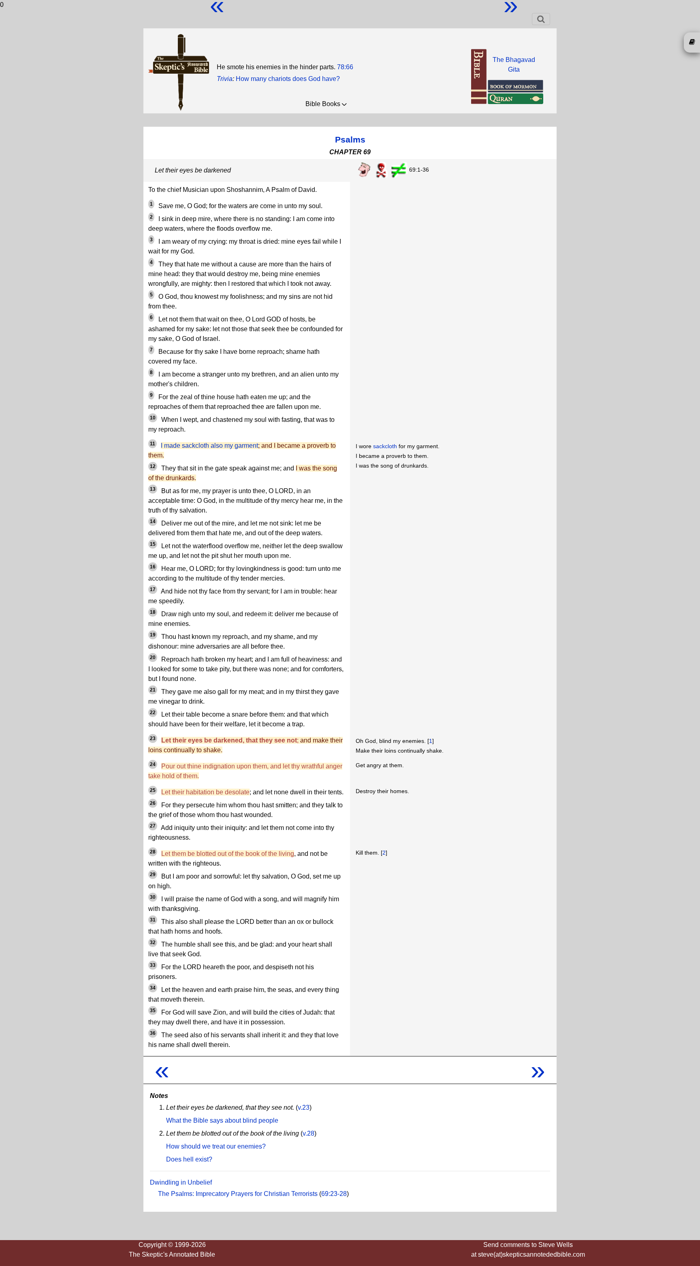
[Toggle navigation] (541, 19)
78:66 (345, 67)
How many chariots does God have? (288, 78)
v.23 (303, 1107)
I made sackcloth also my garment (209, 445)
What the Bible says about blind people (222, 1120)
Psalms (350, 139)
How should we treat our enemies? (216, 1146)
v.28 (308, 1133)
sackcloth (385, 446)
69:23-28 (334, 1193)
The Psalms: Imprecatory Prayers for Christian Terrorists (238, 1193)
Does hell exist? (189, 1159)
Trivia (225, 78)
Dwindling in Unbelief (181, 1182)
